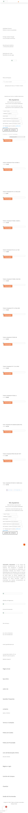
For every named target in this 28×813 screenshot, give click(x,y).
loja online (6, 679)
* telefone (5, 113)
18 (16, 490)
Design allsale (14, 803)
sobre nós (5, 689)
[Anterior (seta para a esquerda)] (0, 812)
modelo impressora (7, 121)
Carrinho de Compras (9, 776)
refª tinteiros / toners (7, 123)
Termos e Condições (8, 722)
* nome (4, 111)
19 (18, 490)
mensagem (4, 16)
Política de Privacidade (9, 742)
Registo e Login (7, 766)
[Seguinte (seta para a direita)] (1, 812)
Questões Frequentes (8, 699)
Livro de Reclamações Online (11, 753)
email (4, 116)
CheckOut (5, 786)
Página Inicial (6, 669)
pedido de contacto (10, 130)
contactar (14, 16)
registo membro (14, 557)
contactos (5, 709)
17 (14, 490)
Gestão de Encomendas (9, 796)
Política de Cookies (8, 732)
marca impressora (7, 118)
